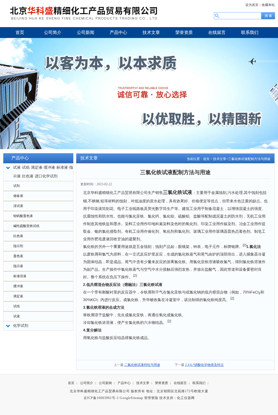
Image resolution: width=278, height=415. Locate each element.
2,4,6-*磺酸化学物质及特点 (204, 365)
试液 (16, 316)
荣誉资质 (161, 383)
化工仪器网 (186, 398)
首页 (206, 159)
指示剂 (18, 246)
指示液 (18, 266)
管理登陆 (151, 398)
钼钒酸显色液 (23, 216)
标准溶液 (19, 276)
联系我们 (199, 383)
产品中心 (124, 383)
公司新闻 (105, 383)
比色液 (18, 236)
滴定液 (18, 296)
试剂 (16, 186)
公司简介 (86, 383)
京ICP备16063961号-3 (101, 398)
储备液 (18, 196)
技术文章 (219, 159)
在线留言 (180, 383)
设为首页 (251, 5)
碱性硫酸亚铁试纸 (26, 226)
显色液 (18, 256)
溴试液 (18, 206)
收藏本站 (268, 5)
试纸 (16, 306)
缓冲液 (18, 286)
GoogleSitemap (131, 398)
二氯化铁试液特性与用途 (142, 365)
